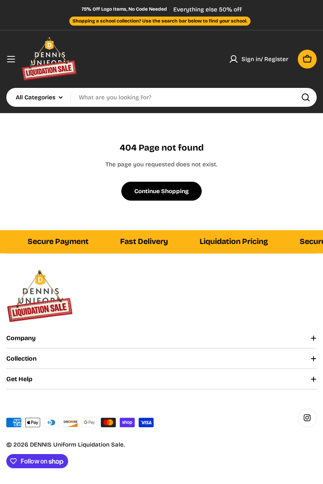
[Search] (305, 97)
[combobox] (161, 97)
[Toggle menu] (11, 59)
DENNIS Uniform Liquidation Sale (77, 444)
